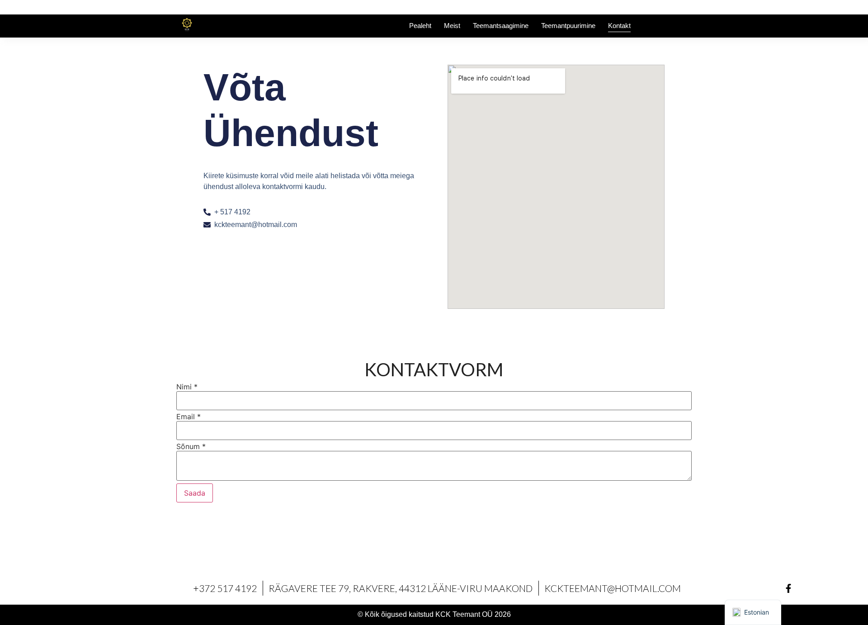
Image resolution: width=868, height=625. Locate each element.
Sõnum (191, 446)
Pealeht (420, 25)
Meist (452, 25)
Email (188, 416)
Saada (194, 492)
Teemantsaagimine (500, 25)
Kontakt (619, 25)
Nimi (187, 386)
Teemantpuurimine (568, 25)
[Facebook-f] (788, 588)
